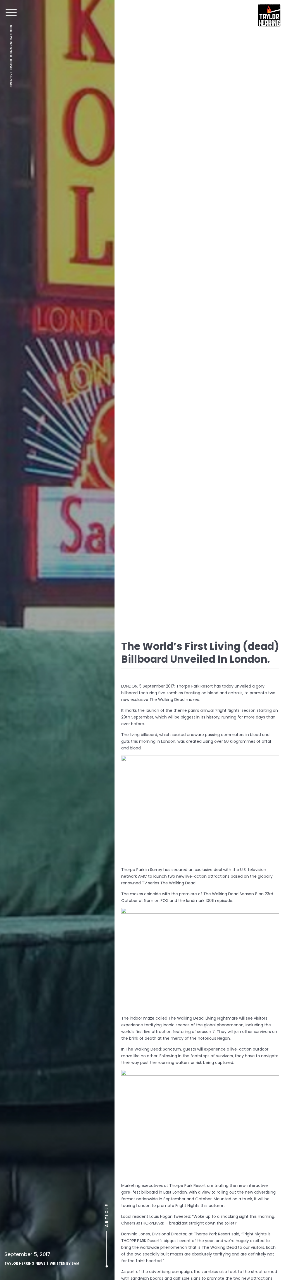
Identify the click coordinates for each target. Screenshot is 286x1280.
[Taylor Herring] (269, 15)
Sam (75, 1263)
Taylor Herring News (25, 1263)
